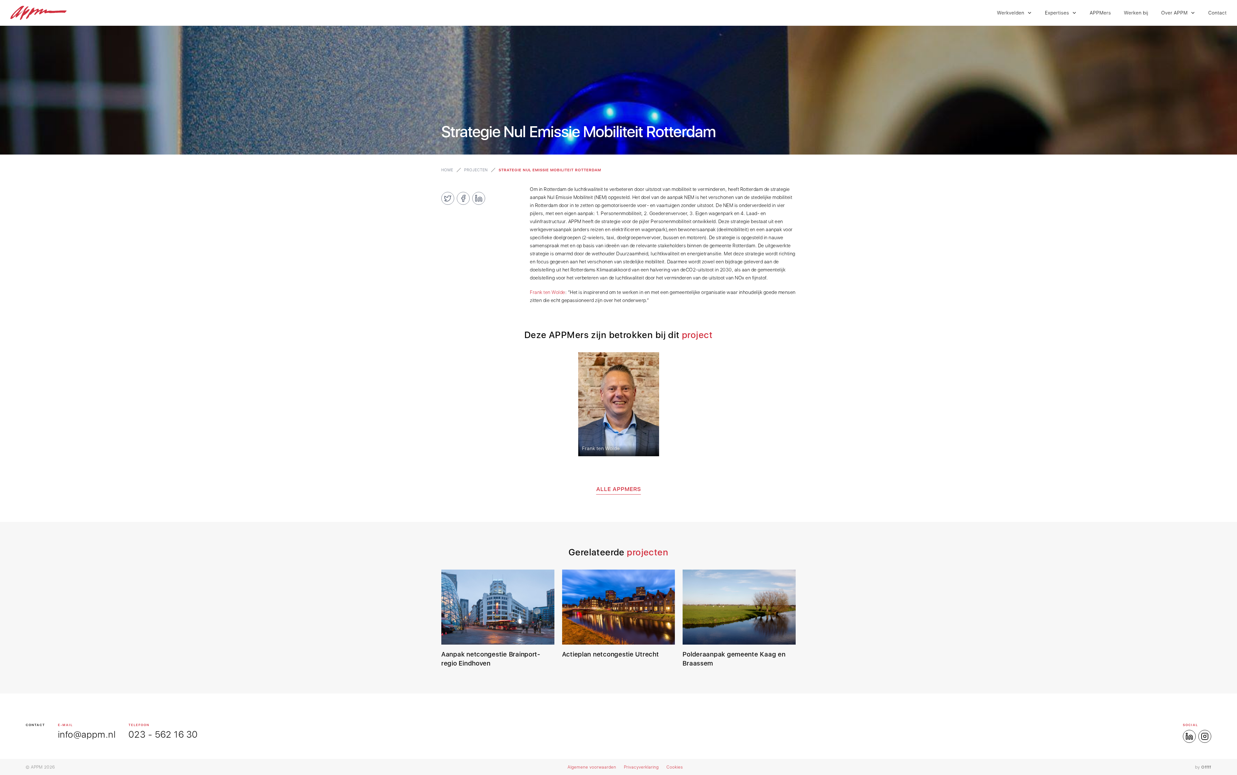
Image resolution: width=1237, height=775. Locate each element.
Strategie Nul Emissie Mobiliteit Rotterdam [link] (550, 170)
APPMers (1100, 13)
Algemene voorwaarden (592, 767)
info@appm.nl (87, 734)
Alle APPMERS (618, 489)
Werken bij (1136, 13)
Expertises (1057, 13)
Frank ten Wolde (547, 292)
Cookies (674, 767)
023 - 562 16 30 (163, 734)
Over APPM (1174, 13)
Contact (1217, 13)
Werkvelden (1010, 13)
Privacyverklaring (641, 767)
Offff (1206, 767)
